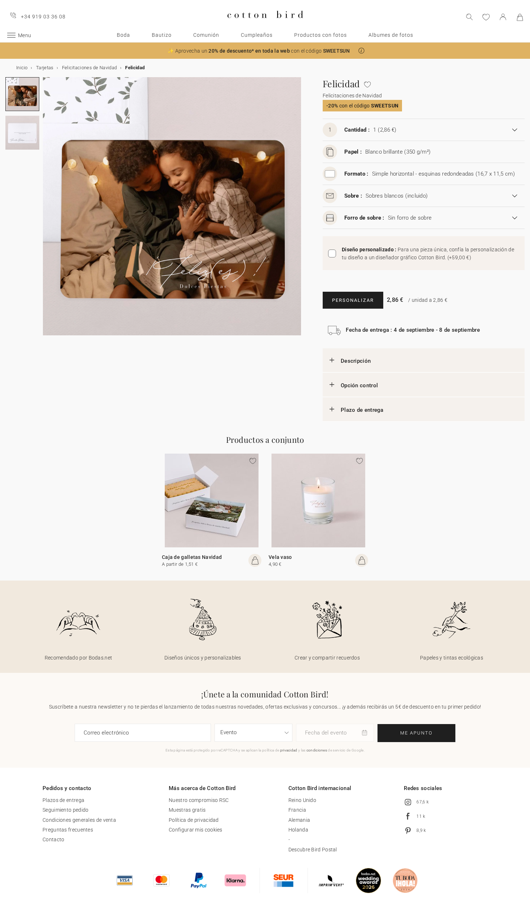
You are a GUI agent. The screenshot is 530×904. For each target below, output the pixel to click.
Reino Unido (302, 800)
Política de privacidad (194, 820)
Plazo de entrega (362, 410)
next (47, 210)
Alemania (299, 820)
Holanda (298, 830)
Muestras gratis (187, 810)
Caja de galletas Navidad (192, 557)
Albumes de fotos (390, 35)
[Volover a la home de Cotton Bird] (265, 24)
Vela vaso (280, 557)
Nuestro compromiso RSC (199, 800)
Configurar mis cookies (195, 830)
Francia (297, 810)
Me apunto (416, 733)
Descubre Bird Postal (312, 849)
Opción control (359, 385)
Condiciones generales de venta (79, 820)
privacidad (288, 750)
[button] (361, 50)
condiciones (316, 750)
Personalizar (353, 300)
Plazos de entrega (63, 800)
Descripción (356, 361)
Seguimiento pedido (65, 810)
